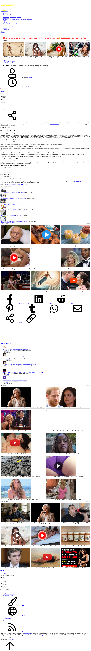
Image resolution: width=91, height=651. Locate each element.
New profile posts (17, 17)
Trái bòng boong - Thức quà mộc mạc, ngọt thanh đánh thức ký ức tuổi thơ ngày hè (19, 364)
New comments (10, 19)
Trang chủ (5, 621)
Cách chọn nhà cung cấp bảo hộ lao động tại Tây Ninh (11, 221)
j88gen (4, 590)
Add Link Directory (5, 343)
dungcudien (23, 198)
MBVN (23, 605)
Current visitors (6, 23)
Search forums (10, 14)
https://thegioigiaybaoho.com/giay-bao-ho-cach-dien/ (17, 184)
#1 (3, 120)
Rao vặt (4, 13)
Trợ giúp (4, 620)
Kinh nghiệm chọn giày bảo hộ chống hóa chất (9, 192)
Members (5, 22)
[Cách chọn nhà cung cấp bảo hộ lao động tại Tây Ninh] (3, 220)
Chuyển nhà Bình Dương (8, 26)
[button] (1, 8)
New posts (5, 14)
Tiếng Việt (24, 615)
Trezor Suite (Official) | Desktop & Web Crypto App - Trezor (15, 380)
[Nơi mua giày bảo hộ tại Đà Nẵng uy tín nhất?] (3, 202)
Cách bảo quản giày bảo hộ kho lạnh (7, 215)
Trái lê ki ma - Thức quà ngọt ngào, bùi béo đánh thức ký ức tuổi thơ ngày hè (18, 356)
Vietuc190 (5, 573)
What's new (5, 15)
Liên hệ (4, 617)
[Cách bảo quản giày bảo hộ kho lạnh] (3, 214)
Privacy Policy (6, 619)
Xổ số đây (5, 21)
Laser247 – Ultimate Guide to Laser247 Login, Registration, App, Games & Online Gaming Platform (23, 372)
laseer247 (7, 374)
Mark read (30, 19)
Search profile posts (20, 23)
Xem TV (4, 20)
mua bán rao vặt (27, 633)
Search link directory (24, 19)
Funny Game (5, 24)
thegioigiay (29, 77)
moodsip (7, 351)
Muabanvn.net (11, 639)
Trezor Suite (7, 382)
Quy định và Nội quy (7, 618)
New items (5, 19)
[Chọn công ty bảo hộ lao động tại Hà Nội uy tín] (3, 208)
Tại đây (41, 635)
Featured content (6, 17)
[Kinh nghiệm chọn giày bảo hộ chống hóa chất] (3, 191)
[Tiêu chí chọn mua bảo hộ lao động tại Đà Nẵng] (3, 197)
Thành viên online (5, 570)
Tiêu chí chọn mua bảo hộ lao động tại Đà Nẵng (9, 198)
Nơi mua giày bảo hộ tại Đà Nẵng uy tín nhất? (9, 204)
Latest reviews (16, 19)
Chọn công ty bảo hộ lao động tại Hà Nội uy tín (9, 209)
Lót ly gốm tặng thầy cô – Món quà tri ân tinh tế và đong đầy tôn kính (16, 349)
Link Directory (6, 18)
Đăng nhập (2, 32)
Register (2, 34)
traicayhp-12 (7, 359)
